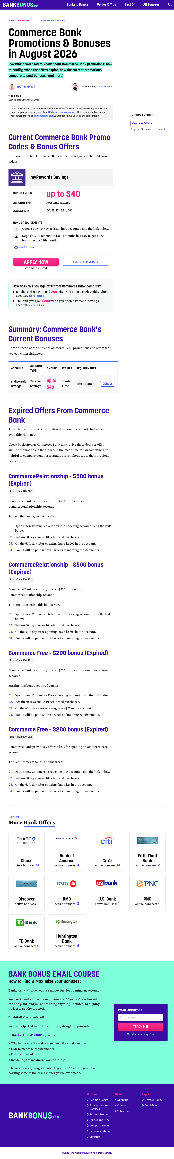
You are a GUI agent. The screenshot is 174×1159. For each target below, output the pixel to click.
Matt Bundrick (26, 86)
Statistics (95, 1137)
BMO (67, 899)
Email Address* (130, 1010)
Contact (122, 1105)
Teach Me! (140, 1026)
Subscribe (123, 1111)
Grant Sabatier (105, 86)
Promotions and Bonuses (99, 1107)
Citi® (107, 860)
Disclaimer (151, 1105)
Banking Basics (99, 1100)
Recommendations (101, 1131)
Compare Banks (99, 1125)
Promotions (24, 20)
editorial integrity (44, 115)
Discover (26, 899)
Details (107, 384)
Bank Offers (39, 822)
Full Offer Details (86, 262)
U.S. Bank (107, 899)
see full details (36, 295)
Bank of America (67, 858)
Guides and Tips (99, 1120)
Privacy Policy (153, 1100)
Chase (26, 860)
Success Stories (99, 1114)
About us (122, 1100)
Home (11, 20)
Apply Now (36, 262)
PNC (147, 899)
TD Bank (26, 941)
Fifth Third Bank (147, 858)
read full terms (26, 247)
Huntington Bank (66, 938)
